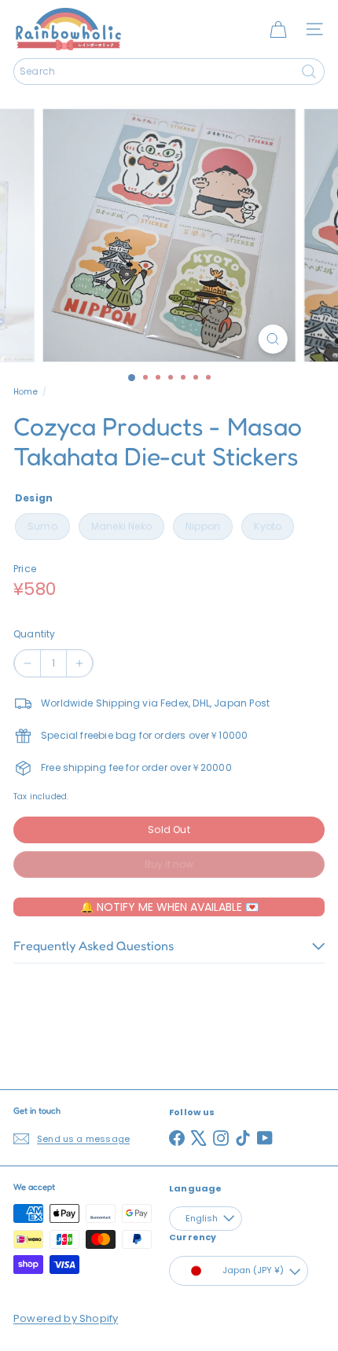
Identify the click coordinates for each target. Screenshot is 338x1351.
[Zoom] (272, 339)
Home (25, 392)
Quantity (34, 634)
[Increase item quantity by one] (79, 663)
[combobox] (169, 71)
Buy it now (169, 864)
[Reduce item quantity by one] (27, 663)
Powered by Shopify (65, 1318)
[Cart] (278, 29)
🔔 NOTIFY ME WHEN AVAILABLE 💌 (169, 907)
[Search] (309, 71)
